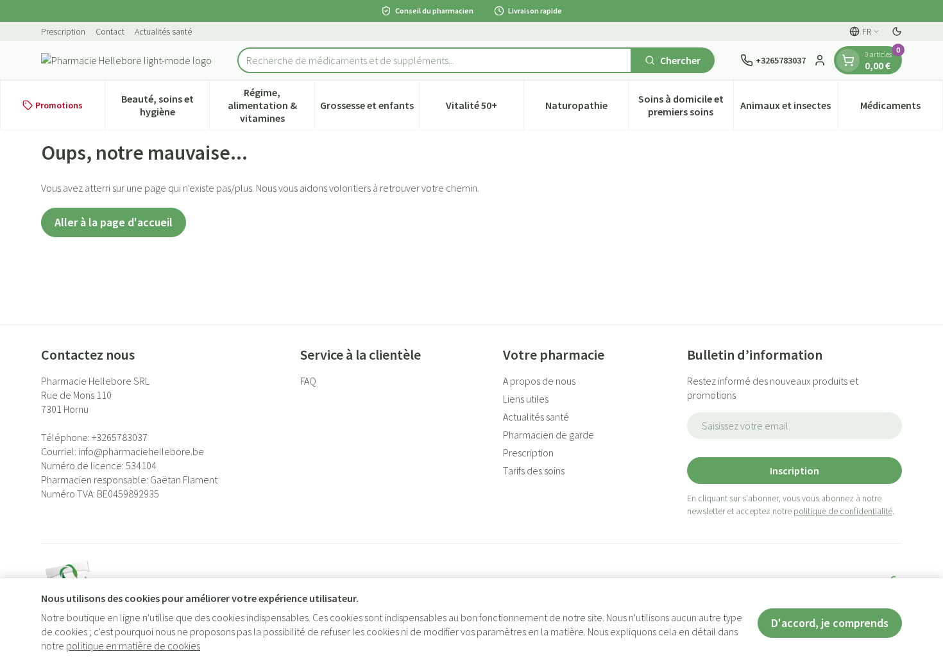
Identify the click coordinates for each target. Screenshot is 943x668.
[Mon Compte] (819, 60)
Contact (110, 31)
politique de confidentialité (843, 511)
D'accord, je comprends (829, 622)
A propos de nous (539, 380)
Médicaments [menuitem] (901, 108)
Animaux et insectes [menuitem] (789, 108)
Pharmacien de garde (548, 434)
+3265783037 (120, 437)
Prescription (63, 31)
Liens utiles (525, 398)
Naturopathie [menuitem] (586, 108)
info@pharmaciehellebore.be (141, 451)
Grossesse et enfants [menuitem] (369, 108)
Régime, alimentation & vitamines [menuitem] (271, 105)
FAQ (308, 380)
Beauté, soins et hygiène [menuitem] (165, 105)
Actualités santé (163, 31)
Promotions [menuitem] (59, 105)
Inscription (794, 470)
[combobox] (434, 60)
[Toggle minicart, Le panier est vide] (848, 60)
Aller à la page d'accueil (114, 222)
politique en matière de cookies (133, 645)
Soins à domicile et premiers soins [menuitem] (685, 105)
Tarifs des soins (534, 470)
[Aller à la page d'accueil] (126, 60)
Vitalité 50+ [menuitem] (484, 108)
